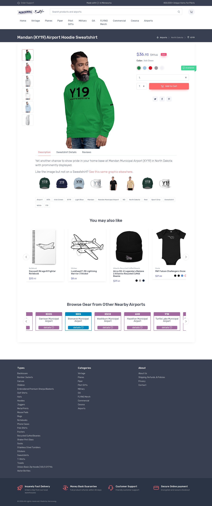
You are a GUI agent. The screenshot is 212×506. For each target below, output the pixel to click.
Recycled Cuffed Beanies (28, 436)
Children (21, 385)
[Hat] (45, 183)
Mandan (91, 200)
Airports (148, 20)
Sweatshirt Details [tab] (66, 152)
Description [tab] (44, 152)
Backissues (22, 373)
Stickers (21, 451)
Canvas (20, 381)
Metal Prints (23, 408)
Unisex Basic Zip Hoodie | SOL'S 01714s (34, 467)
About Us (142, 373)
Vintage (35, 20)
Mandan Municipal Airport (108, 200)
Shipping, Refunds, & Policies (151, 377)
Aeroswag (52, 501)
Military (83, 20)
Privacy (142, 381)
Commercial (119, 20)
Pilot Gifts (71, 22)
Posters (21, 432)
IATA (48, 200)
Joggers (21, 404)
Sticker (74, 268)
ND (124, 200)
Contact (142, 385)
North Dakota (134, 200)
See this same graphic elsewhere (110, 171)
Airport (40, 200)
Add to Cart (171, 86)
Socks (20, 443)
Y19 (46, 205)
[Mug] (96, 183)
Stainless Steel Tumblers (29, 447)
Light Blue (79, 200)
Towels (20, 463)
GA (93, 20)
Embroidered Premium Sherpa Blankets (35, 389)
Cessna (135, 20)
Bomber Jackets (25, 377)
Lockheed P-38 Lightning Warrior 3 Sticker (84, 272)
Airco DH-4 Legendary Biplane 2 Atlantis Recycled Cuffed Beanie (128, 273)
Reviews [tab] (86, 152)
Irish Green (58, 200)
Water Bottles (23, 471)
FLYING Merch (104, 22)
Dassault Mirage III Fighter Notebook (42, 272)
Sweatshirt (169, 200)
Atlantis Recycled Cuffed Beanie (126, 268)
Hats (19, 397)
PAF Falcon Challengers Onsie (170, 271)
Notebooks (22, 420)
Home (23, 20)
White (39, 205)
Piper (60, 20)
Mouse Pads (22, 412)
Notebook (33, 268)
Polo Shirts (22, 428)
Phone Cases (23, 424)
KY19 (192, 37)
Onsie (157, 268)
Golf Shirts (22, 393)
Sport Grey (156, 200)
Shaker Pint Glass (25, 439)
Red (145, 200)
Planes (48, 20)
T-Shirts (21, 459)
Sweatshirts (23, 455)
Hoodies (21, 400)
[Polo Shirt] (113, 183)
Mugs (19, 416)
